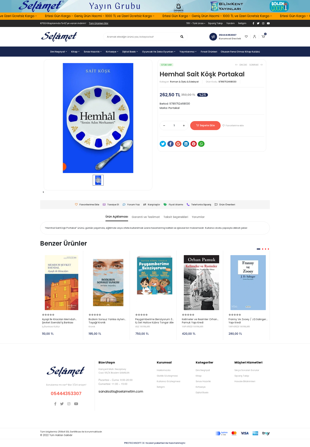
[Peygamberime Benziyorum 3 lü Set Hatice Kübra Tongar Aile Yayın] (155, 282)
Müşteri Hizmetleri (248, 362)
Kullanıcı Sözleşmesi (168, 381)
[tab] (116, 217)
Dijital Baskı (202, 392)
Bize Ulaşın (106, 362)
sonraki (254, 64)
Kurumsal (164, 362)
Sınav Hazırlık (203, 381)
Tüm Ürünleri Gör (98, 23)
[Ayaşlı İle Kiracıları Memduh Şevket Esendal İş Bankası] (61, 282)
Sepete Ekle (207, 125)
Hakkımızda (163, 370)
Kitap (199, 375)
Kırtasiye (201, 387)
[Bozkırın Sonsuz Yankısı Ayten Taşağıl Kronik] (108, 282)
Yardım (230, 23)
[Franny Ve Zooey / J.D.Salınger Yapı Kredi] (248, 282)
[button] (264, 36)
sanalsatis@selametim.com (120, 391)
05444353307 (66, 393)
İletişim (242, 23)
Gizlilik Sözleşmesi (167, 375)
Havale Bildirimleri (244, 381)
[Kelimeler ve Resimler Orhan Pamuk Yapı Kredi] (201, 282)
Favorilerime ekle (234, 125)
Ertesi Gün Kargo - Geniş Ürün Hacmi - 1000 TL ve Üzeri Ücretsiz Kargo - (91, 16)
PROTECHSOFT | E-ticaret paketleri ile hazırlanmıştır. (155, 443)
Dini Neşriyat (203, 370)
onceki (243, 64)
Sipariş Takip (215, 23)
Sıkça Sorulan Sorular (246, 370)
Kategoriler (204, 362)
